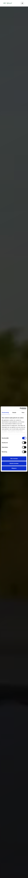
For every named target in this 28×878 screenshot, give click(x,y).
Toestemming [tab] (5, 412)
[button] (22, 3)
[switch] (24, 442)
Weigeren (14, 468)
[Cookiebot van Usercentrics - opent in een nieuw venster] (20, 408)
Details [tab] (14, 412)
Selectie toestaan (14, 463)
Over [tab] (23, 412)
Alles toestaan (14, 458)
